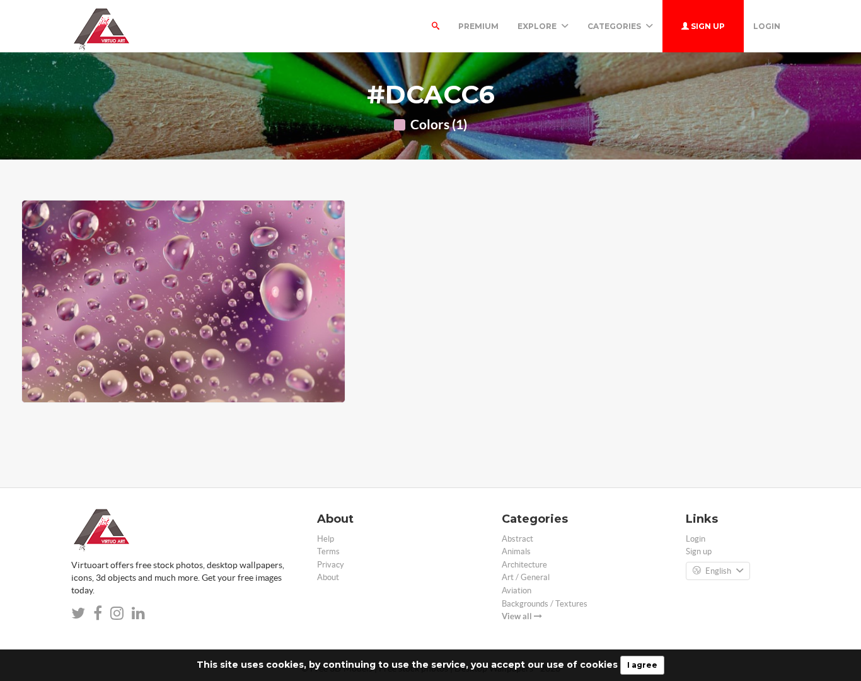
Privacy (330, 564)
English (718, 571)
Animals (516, 551)
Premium (478, 26)
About (328, 577)
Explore (537, 26)
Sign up (707, 26)
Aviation (516, 590)
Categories (615, 26)
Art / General (526, 577)
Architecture (524, 564)
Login (766, 26)
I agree (642, 665)
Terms (328, 551)
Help (325, 539)
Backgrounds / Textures (544, 603)
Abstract (517, 539)
